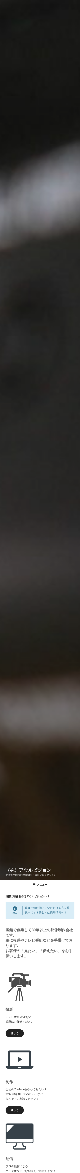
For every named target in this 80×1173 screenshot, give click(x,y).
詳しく (15, 1033)
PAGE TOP (74, 1134)
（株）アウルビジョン (29, 869)
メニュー (42, 884)
